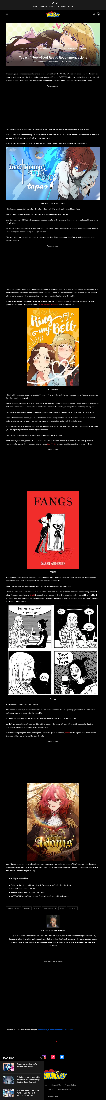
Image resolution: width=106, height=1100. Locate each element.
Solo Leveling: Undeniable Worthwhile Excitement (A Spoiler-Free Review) (41, 885)
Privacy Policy (67, 6)
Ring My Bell (51, 444)
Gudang (27, 908)
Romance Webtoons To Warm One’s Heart (28, 892)
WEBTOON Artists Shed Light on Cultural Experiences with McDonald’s (40, 896)
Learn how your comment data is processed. (56, 1030)
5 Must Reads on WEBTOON (23, 889)
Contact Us (54, 6)
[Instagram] (49, 3)
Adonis (67, 732)
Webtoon (43, 48)
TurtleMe (72, 908)
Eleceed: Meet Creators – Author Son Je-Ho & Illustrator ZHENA (28, 1093)
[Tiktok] (53, 3)
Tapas (62, 908)
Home (35, 6)
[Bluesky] (57, 3)
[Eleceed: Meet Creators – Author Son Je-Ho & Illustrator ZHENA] (8, 1093)
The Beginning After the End (48, 304)
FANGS (32, 595)
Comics (32, 48)
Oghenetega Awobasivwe (47, 61)
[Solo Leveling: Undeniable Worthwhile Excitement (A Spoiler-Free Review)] (8, 1080)
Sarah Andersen (50, 908)
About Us (43, 6)
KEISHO (36, 908)
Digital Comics (13, 908)
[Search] (94, 14)
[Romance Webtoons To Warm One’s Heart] (8, 1067)
